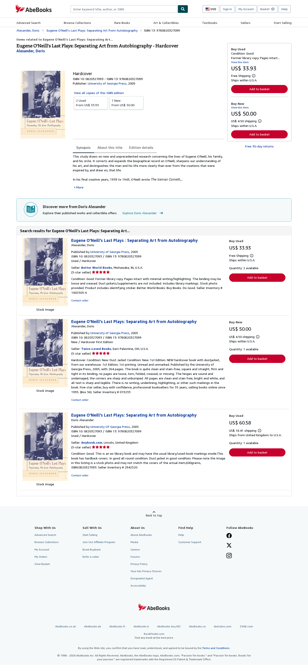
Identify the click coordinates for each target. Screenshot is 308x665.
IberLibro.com (222, 626)
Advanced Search (28, 23)
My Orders (40, 556)
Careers (135, 549)
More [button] (79, 187)
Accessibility (138, 585)
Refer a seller (91, 556)
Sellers (246, 23)
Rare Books (122, 23)
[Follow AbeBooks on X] (229, 545)
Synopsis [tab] (83, 147)
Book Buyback (92, 549)
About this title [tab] (109, 147)
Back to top (154, 515)
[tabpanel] (148, 172)
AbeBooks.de (92, 626)
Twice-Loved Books (96, 349)
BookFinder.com (154, 635)
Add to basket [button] (259, 89)
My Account (246, 9)
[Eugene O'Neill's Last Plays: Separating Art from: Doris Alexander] (45, 480)
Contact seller (79, 300)
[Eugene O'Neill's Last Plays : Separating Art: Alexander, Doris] (45, 305)
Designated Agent (142, 578)
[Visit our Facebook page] (229, 536)
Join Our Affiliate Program (99, 542)
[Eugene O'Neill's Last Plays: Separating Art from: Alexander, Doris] (45, 386)
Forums (135, 556)
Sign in (227, 9)
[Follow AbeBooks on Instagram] (229, 556)
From (87, 103)
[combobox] (124, 9)
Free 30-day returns (259, 146)
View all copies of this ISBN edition (99, 93)
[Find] (183, 9)
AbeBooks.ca (197, 626)
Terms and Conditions (216, 648)
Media (134, 542)
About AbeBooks (141, 535)
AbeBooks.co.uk (65, 626)
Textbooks (209, 23)
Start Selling (283, 23)
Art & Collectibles (166, 23)
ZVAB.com (246, 626)
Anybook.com (91, 442)
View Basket (42, 564)
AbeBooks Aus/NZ (169, 626)
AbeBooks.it (141, 626)
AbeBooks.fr (117, 626)
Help (284, 9)
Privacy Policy (139, 564)
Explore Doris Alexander (140, 213)
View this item (240, 62)
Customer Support (189, 542)
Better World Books (96, 267)
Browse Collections (77, 23)
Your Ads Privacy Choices (146, 571)
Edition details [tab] (141, 147)
